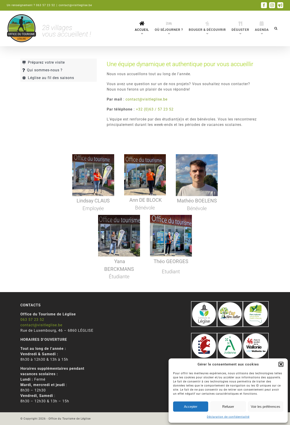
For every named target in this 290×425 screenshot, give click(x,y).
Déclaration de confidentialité (228, 416)
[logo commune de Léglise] (204, 304)
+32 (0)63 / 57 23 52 (155, 109)
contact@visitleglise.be (75, 5)
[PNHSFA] (256, 304)
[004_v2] (256, 335)
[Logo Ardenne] (230, 335)
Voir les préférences (265, 406)
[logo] (204, 335)
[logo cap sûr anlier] (230, 304)
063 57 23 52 (32, 319)
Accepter (190, 406)
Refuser (228, 406)
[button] (281, 364)
